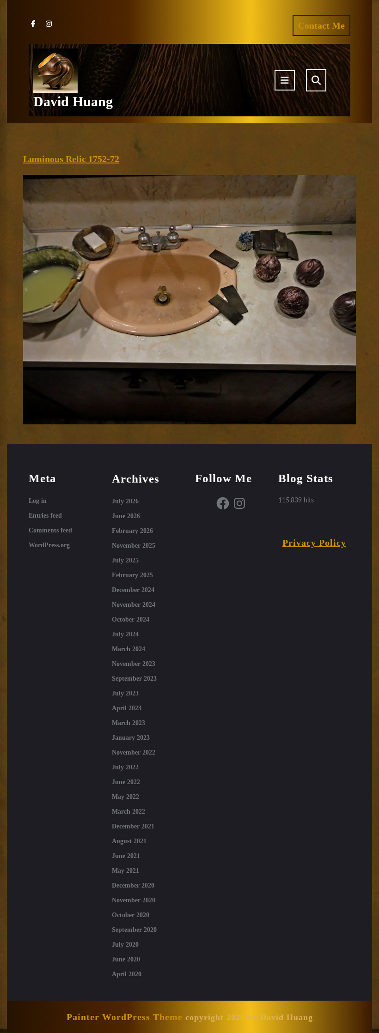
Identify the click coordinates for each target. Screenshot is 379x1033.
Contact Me (324, 27)
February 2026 (132, 530)
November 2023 (133, 663)
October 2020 (130, 915)
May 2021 (125, 870)
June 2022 (126, 782)
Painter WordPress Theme (125, 1017)
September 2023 (134, 678)
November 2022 (133, 752)
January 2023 (131, 737)
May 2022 (125, 796)
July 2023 (125, 693)
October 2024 (130, 619)
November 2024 (133, 604)
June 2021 (126, 855)
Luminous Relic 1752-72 (71, 159)
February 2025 (132, 575)
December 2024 (133, 589)
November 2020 (133, 900)
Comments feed (50, 530)
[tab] (285, 80)
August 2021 (129, 841)
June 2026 (126, 516)
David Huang (73, 101)
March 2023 (128, 722)
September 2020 (134, 929)
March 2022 (128, 811)
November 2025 (133, 545)
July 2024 (125, 634)
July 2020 (125, 944)
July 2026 (125, 501)
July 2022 (125, 767)
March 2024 (128, 649)
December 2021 (133, 826)
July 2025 (125, 560)
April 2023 (126, 708)
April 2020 (126, 974)
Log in (38, 500)
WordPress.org (49, 545)
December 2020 (133, 885)
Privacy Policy (314, 543)
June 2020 (126, 959)
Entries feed (45, 515)
